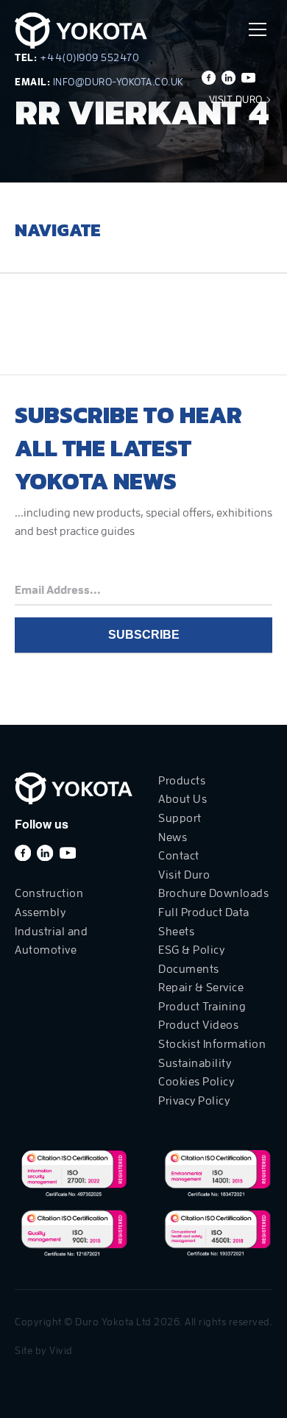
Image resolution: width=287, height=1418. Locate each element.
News (172, 837)
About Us (182, 799)
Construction (49, 893)
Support (180, 818)
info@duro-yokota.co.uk (118, 82)
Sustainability (194, 1063)
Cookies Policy (196, 1082)
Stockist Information (212, 1044)
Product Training (202, 1007)
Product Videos (198, 1025)
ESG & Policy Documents (191, 959)
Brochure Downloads (213, 893)
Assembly (40, 912)
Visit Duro (237, 99)
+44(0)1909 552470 (90, 57)
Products (181, 781)
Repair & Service (201, 987)
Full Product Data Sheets (203, 922)
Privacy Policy (194, 1101)
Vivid (61, 1350)
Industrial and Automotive (51, 941)
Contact (178, 856)
